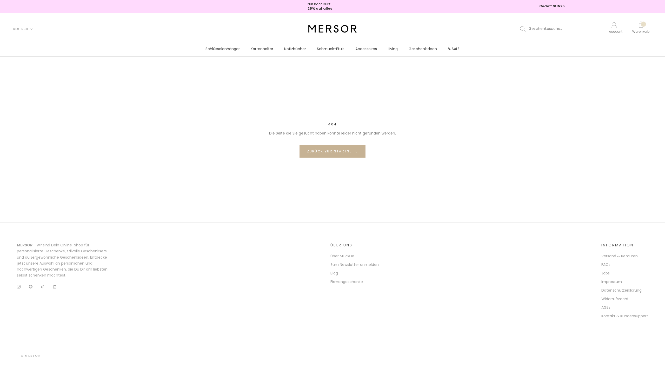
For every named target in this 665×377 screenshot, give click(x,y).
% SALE (454, 48)
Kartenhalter (262, 48)
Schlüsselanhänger (222, 48)
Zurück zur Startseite (332, 151)
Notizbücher (295, 48)
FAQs (605, 264)
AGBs (605, 307)
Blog (334, 273)
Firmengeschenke (346, 281)
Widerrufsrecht (615, 298)
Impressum (611, 281)
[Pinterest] (30, 287)
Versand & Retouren (619, 256)
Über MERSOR (342, 256)
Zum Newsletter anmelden (354, 264)
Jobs (605, 273)
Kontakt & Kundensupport (624, 316)
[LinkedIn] (54, 287)
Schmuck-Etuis (330, 48)
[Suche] (561, 29)
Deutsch (20, 29)
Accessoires (366, 48)
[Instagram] (19, 287)
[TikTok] (42, 287)
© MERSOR (31, 356)
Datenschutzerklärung (621, 290)
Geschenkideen (423, 48)
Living (393, 48)
